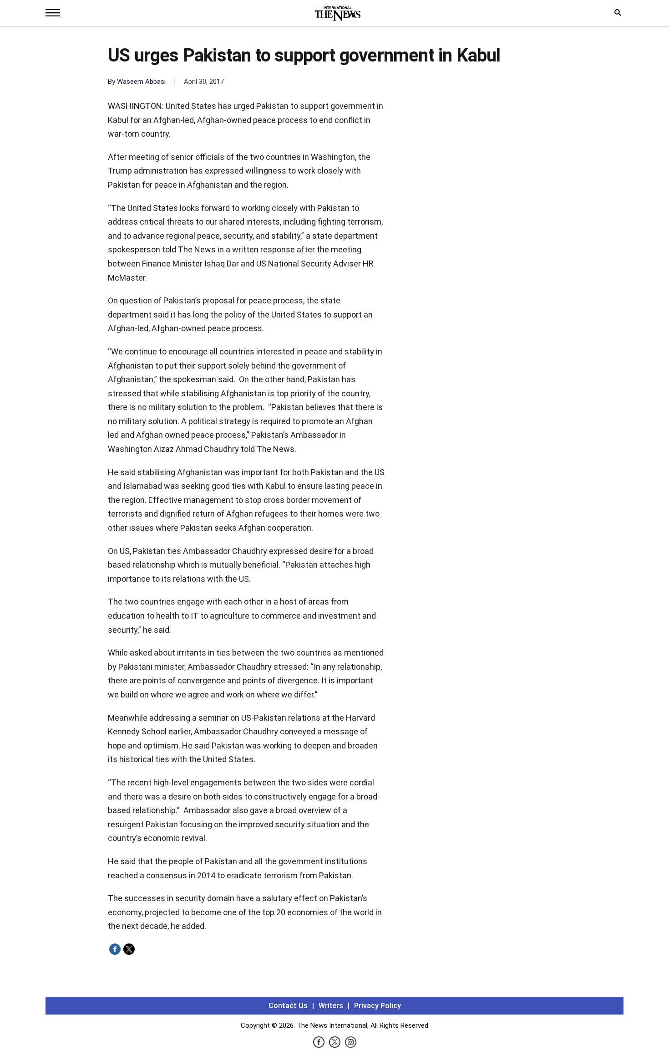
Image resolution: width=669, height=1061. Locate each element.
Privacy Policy (377, 1005)
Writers (331, 1005)
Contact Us (288, 1005)
